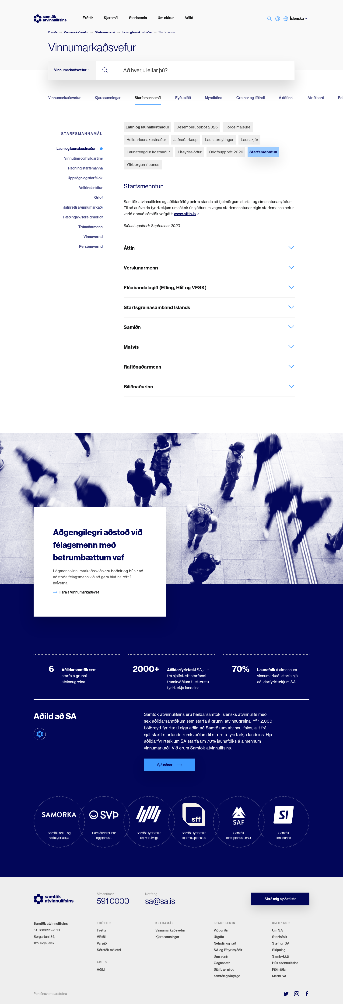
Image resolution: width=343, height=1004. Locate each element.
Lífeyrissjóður (190, 152)
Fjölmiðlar (279, 969)
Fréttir (102, 930)
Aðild (101, 969)
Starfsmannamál (105, 32)
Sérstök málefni (109, 950)
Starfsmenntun (263, 152)
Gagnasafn (222, 963)
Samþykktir (281, 956)
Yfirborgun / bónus (142, 164)
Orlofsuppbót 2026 (226, 152)
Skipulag (278, 950)
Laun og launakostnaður (137, 32)
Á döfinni (286, 98)
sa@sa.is (160, 901)
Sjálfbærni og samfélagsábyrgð (227, 972)
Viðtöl (101, 937)
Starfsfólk (279, 937)
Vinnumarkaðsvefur (76, 32)
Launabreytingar (219, 139)
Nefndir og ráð (225, 943)
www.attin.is (185, 213)
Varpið (102, 943)
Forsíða (52, 32)
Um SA (277, 930)
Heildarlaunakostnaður (146, 139)
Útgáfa (219, 937)
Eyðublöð (183, 98)
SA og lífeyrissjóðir (228, 950)
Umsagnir (221, 956)
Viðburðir (221, 930)
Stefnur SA (280, 943)
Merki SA (279, 976)
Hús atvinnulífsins (285, 963)
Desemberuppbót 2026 (197, 127)
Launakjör (249, 139)
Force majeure (237, 127)
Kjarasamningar (108, 98)
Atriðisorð (316, 98)
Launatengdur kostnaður (148, 152)
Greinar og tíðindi (250, 98)
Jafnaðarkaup (185, 139)
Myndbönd (213, 98)
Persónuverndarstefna (50, 994)
